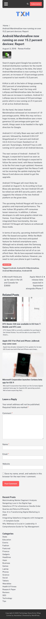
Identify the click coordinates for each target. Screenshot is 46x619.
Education (6, 540)
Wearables (6, 584)
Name (5, 444)
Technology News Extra (27, 613)
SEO (4, 595)
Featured (6, 548)
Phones (5, 572)
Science (5, 575)
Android (12, 268)
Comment (7, 413)
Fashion (5, 545)
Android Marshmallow (11, 271)
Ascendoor (18, 615)
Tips (4, 601)
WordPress (35, 615)
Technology (7, 598)
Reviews (5, 592)
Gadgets (6, 554)
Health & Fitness (9, 586)
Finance (5, 551)
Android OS (27, 271)
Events (5, 543)
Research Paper (9, 589)
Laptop (5, 569)
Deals (4, 537)
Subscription (35, 4)
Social (5, 578)
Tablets (5, 581)
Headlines (6, 264)
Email (5, 454)
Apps (4, 560)
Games (5, 566)
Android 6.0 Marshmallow (28, 268)
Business (6, 563)
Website (6, 464)
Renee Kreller (24, 48)
